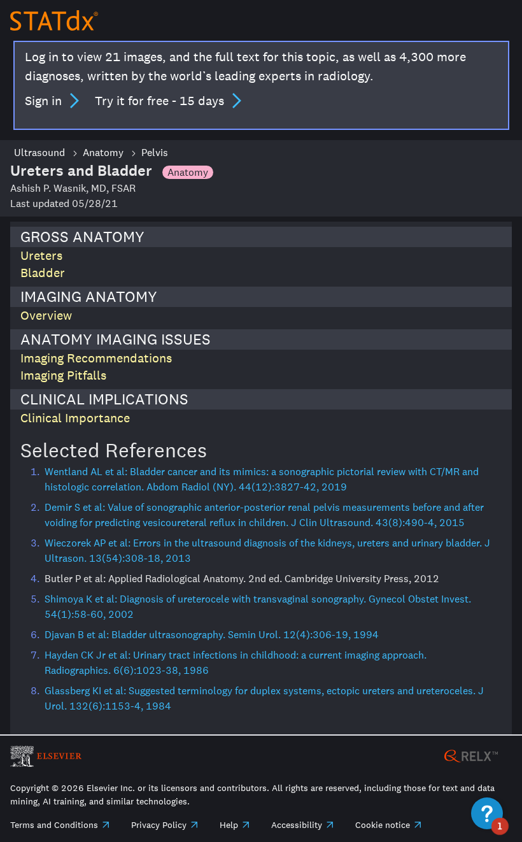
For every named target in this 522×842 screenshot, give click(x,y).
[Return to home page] (54, 20)
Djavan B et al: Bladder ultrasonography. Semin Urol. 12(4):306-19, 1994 (212, 634)
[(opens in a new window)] (471, 755)
